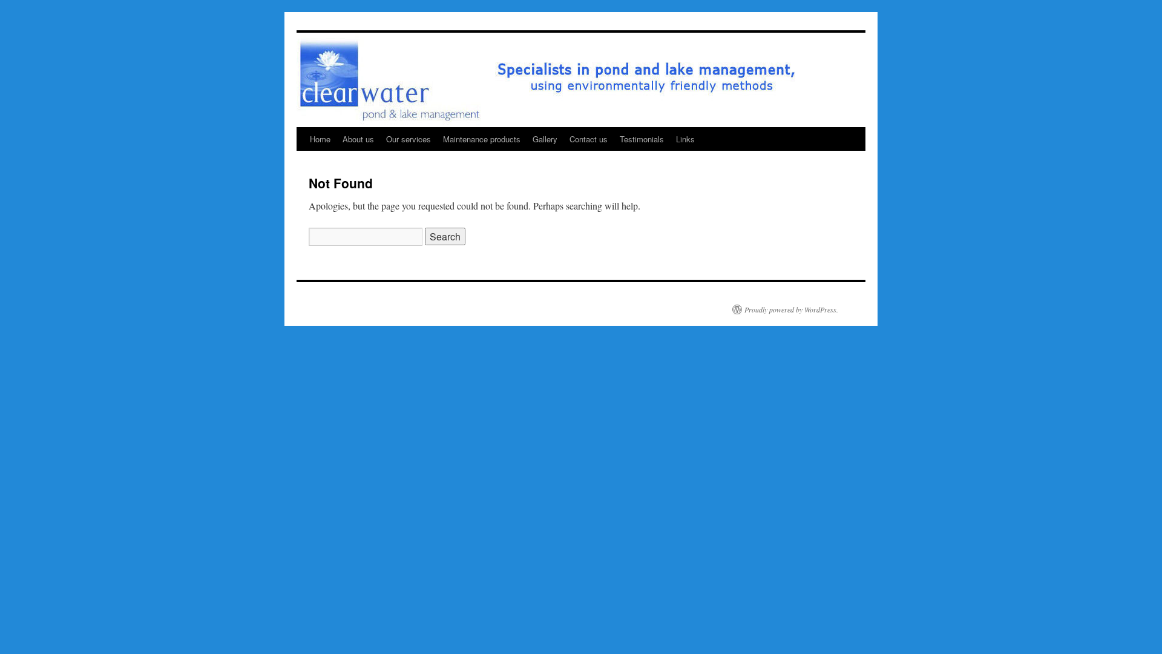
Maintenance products (481, 139)
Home (320, 139)
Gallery (545, 139)
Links (685, 139)
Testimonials (642, 139)
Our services (408, 139)
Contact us (589, 139)
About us (358, 139)
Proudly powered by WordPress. (791, 309)
